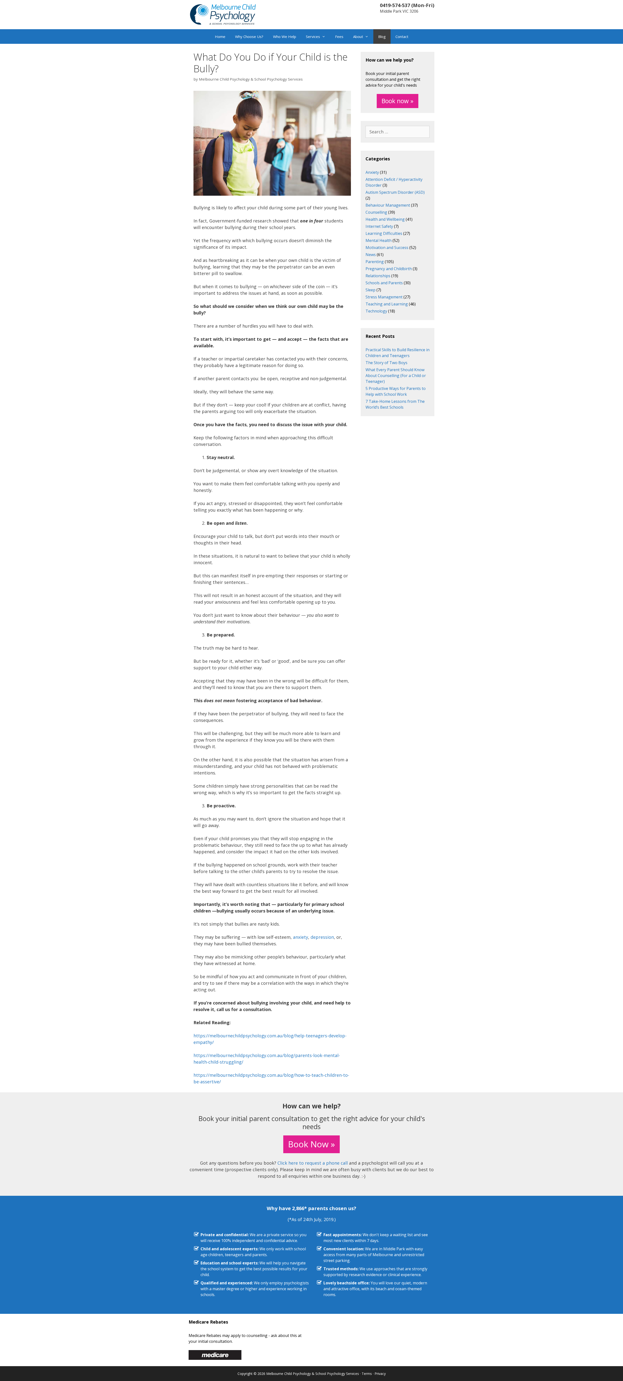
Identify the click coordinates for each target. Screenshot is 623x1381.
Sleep (371, 290)
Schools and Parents (384, 282)
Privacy (380, 1373)
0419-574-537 (395, 5)
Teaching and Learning (387, 304)
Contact (401, 36)
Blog (382, 36)
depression (322, 937)
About (358, 36)
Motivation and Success (387, 247)
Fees (339, 36)
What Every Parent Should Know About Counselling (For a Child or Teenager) (396, 375)
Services (313, 36)
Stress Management (384, 297)
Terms (367, 1373)
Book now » (397, 101)
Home (220, 36)
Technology (376, 311)
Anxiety (372, 172)
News (371, 254)
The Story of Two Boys (386, 362)
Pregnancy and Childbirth (389, 268)
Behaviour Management (388, 205)
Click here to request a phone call (312, 1163)
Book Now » (311, 1144)
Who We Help (284, 36)
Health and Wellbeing (385, 219)
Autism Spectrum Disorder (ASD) (395, 192)
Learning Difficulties (384, 233)
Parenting (375, 261)
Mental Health (379, 240)
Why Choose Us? (249, 36)
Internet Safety (379, 226)
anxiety (300, 937)
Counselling (376, 212)
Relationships (378, 275)
